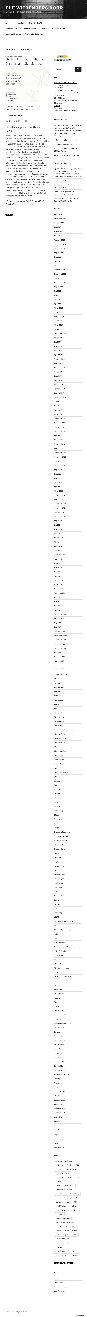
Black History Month (61, 717)
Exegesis (44, 28)
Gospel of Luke (59, 849)
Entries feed (58, 1139)
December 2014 (60, 504)
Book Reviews (59, 721)
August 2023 (59, 223)
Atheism (57, 704)
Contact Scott (19, 23)
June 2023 (58, 231)
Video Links (58, 1104)
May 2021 (57, 299)
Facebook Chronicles (13, 34)
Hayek (56, 862)
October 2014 (59, 512)
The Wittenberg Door (34, 7)
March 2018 (58, 385)
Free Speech (58, 845)
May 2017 (57, 406)
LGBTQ (76, 1202)
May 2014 (58, 533)
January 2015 (59, 499)
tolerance (74, 1255)
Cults (56, 768)
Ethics (56, 815)
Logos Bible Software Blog (63, 90)
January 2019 (59, 363)
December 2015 (60, 453)
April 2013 (58, 546)
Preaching (58, 989)
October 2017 (59, 402)
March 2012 (58, 580)
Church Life (58, 755)
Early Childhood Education (64, 1185)
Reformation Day (60, 1015)
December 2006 (60, 640)
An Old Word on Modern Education (66, 155)
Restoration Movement (62, 1023)
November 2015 (60, 457)
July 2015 (57, 474)
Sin (67, 1247)
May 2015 (58, 482)
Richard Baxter (59, 1028)
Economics (58, 789)
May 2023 (58, 236)
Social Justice (59, 1053)
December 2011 (60, 593)
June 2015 (58, 478)
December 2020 (60, 321)
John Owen (58, 896)
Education (58, 794)
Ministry (57, 925)
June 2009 (58, 627)
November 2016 (60, 423)
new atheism (72, 1210)
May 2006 (58, 653)
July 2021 (57, 291)
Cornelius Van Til (60, 760)
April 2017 (58, 410)
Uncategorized (59, 1100)
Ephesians (58, 806)
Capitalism (58, 726)
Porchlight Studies (58, 28)
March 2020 (58, 325)
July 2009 (57, 623)
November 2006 (60, 644)
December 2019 (60, 333)
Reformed (57, 1019)
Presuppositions (60, 994)
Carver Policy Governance (63, 730)
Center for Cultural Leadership (65, 111)
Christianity (59, 1177)
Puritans (58, 1235)
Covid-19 (57, 764)
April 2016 (58, 436)
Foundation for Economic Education (67, 93)
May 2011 (57, 606)
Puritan (56, 1002)
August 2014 (59, 521)
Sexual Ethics (59, 1045)
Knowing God (59, 904)
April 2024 (58, 214)
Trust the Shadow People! (63, 144)
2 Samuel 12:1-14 (12, 201)
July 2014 (57, 525)
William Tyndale (60, 1113)
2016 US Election (60, 674)
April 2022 (58, 261)
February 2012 (59, 584)
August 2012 (58, 559)
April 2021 (58, 304)
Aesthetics (58, 683)
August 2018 (59, 372)
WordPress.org (59, 1147)
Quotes (74, 1235)
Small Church (59, 1049)
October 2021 (59, 278)
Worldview (58, 1117)
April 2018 (58, 380)
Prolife (66, 1231)
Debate (56, 785)
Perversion (58, 959)
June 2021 (58, 295)
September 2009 (60, 614)
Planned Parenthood (61, 968)
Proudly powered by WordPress (16, 1312)
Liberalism (72, 1206)
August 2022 (59, 253)
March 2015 (58, 491)
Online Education (60, 951)
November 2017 (60, 397)
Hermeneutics (59, 866)
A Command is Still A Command (65, 140)
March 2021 (58, 308)
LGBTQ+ (57, 917)
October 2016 (59, 427)
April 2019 (58, 355)
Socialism (57, 1057)
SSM (57, 1255)
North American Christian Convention (67, 947)
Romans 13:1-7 (38, 201)
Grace (56, 853)
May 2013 (58, 542)
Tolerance (57, 1083)
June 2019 (58, 346)
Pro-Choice (70, 1226)
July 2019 (57, 342)
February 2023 (59, 240)
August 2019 (59, 338)
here (20, 115)
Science (57, 1032)
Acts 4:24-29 (25, 201)
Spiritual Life (58, 1066)
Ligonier (57, 106)
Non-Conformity (60, 943)
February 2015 (59, 495)
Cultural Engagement (62, 772)
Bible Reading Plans (36, 23)
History (56, 870)
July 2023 (57, 227)
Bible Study (58, 713)
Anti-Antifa (58, 692)
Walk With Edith (60, 1108)
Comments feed (60, 1143)
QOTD (56, 1006)
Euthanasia (58, 819)
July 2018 (57, 376)
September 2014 (60, 516)
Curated (57, 781)
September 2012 (60, 555)
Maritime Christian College (63, 921)
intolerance (59, 1202)
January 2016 (59, 448)
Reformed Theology (62, 1239)
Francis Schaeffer (60, 840)
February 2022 (59, 270)
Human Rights (59, 879)
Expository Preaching (62, 832)
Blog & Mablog (59, 98)
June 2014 (58, 529)
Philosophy (58, 964)
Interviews (58, 887)
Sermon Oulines (60, 1040)
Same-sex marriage (62, 1243)
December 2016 (60, 419)
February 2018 (59, 389)
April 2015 (58, 487)
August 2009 (59, 618)
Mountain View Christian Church (65, 83)
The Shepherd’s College (34, 34)
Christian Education (61, 743)
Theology (57, 1079)
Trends (56, 1087)
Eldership (57, 798)
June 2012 (58, 567)
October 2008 (59, 631)
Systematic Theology (61, 1074)
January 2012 (59, 589)
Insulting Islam (59, 883)
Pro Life (57, 998)
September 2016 (60, 431)
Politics (56, 972)
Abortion (57, 679)
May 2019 (58, 350)
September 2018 (60, 367)
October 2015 (59, 461)
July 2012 (57, 563)
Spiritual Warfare (60, 1070)
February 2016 (59, 444)
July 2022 (57, 257)
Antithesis (57, 696)
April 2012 (58, 576)
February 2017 (59, 414)
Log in (56, 1135)
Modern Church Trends (62, 930)
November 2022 (60, 244)
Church (56, 747)
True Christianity (60, 1091)
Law (55, 909)
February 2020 (59, 329)
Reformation (58, 1011)
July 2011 (57, 597)
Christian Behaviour (61, 734)
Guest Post (58, 857)
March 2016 (58, 440)
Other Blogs (58, 955)
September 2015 (60, 465)
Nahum (57, 934)
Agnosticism (58, 687)
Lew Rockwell (59, 88)
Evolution (57, 823)
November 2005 (60, 657)
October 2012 (59, 550)
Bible (56, 708)
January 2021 (59, 316)
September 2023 (60, 219)
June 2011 (58, 602)
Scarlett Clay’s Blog (61, 85)
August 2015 (59, 470)
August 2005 (59, 661)
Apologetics (58, 700)
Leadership (58, 913)
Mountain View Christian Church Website (20, 28)
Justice (56, 900)
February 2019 (59, 359)
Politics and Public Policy (63, 977)
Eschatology (58, 811)
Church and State (60, 751)
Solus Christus (59, 1062)
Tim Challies (58, 108)
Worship (57, 1121)
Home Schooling (60, 874)
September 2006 (60, 648)
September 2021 (60, 282)
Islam (56, 891)
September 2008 (60, 636)
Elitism (56, 802)
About (7, 23)
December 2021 (60, 274)
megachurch (60, 1210)
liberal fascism (60, 1206)
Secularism (58, 1036)
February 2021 (59, 312)
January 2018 (59, 393)
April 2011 (57, 610)
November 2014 (60, 508)
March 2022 (58, 265)
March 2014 (58, 538)
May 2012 (57, 572)
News (56, 938)
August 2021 (58, 287)
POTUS (57, 985)
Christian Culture (60, 738)
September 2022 (60, 248)
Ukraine (57, 1096)
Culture (56, 777)
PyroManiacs (59, 95)
